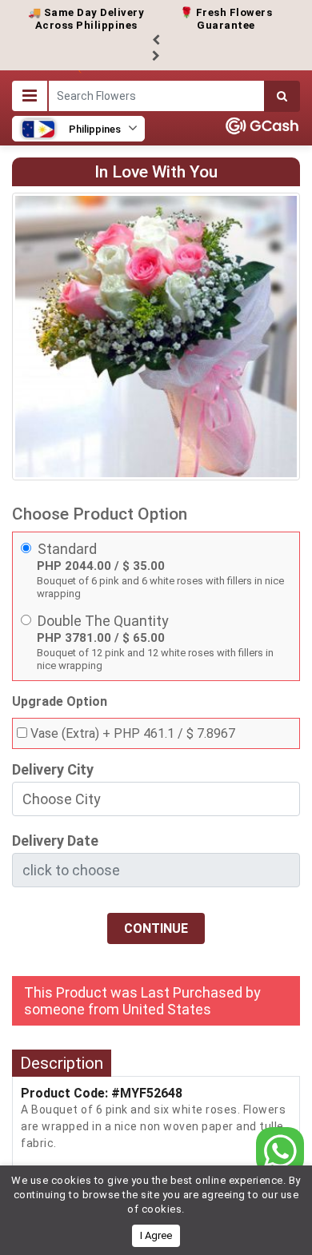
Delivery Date (55, 840)
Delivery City (53, 769)
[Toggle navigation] (29, 96)
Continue (156, 928)
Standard (67, 548)
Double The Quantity (103, 620)
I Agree (156, 1235)
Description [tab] (61, 1063)
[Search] (282, 96)
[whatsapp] (280, 1150)
